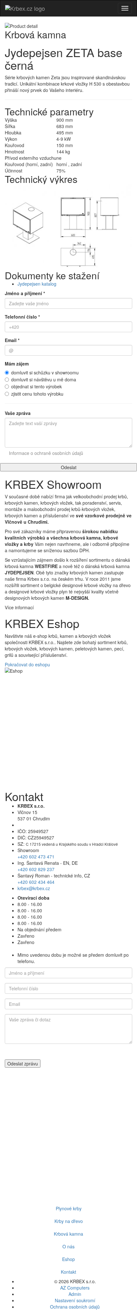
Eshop (68, 1259)
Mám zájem (17, 363)
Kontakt (68, 1272)
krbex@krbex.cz (34, 888)
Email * (12, 340)
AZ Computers (75, 1287)
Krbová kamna (68, 1234)
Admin (74, 1294)
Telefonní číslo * (22, 317)
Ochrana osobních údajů (75, 1306)
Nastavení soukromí (75, 1300)
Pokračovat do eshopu (27, 664)
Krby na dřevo (68, 1221)
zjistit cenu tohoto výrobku (37, 394)
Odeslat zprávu (22, 1063)
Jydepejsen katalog (37, 284)
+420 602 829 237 (36, 869)
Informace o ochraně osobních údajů (46, 453)
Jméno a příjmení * (25, 293)
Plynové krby (69, 1208)
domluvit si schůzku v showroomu (45, 372)
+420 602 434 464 (36, 882)
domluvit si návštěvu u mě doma (43, 379)
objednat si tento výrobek (36, 386)
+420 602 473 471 (36, 856)
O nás (68, 1246)
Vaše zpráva (18, 413)
